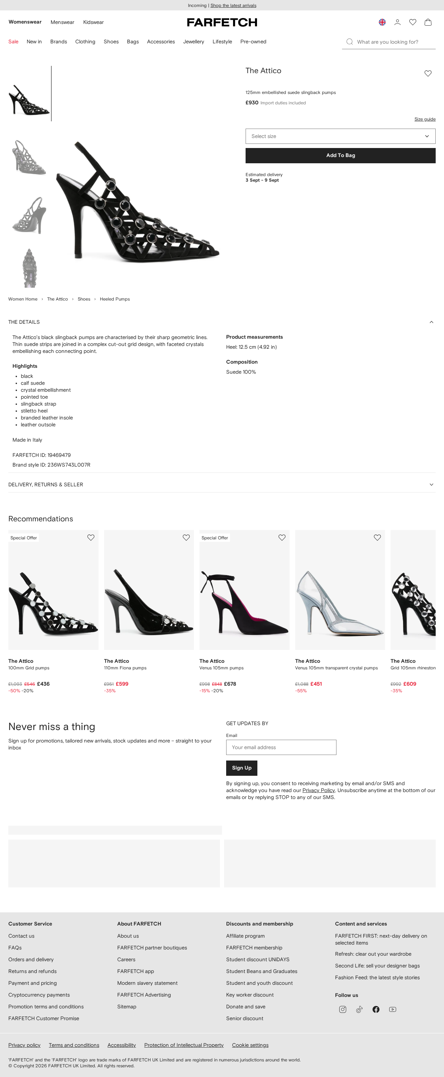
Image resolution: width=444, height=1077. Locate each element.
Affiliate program (245, 935)
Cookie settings (250, 1045)
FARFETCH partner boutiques (152, 947)
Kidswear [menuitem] (93, 22)
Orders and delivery (31, 959)
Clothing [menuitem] (85, 41)
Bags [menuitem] (133, 41)
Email (231, 735)
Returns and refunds (32, 971)
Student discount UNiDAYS (258, 959)
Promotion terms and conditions (46, 1006)
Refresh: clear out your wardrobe (373, 953)
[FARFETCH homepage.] (222, 22)
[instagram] (342, 1009)
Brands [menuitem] (58, 41)
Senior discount (244, 1018)
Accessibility (122, 1045)
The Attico (57, 299)
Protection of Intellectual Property (184, 1045)
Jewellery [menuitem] (193, 41)
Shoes (84, 299)
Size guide (425, 119)
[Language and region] (382, 22)
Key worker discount (250, 994)
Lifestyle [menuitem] (222, 41)
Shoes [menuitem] (111, 41)
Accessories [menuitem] (161, 41)
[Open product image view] (137, 177)
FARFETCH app (135, 971)
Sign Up (241, 768)
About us (128, 935)
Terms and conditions (74, 1045)
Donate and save (245, 1006)
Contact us (21, 935)
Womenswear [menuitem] (25, 22)
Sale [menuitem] (13, 41)
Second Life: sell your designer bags (377, 965)
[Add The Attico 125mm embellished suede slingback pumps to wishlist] (428, 73)
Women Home (22, 299)
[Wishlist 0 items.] (412, 22)
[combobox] (341, 136)
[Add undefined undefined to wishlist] (91, 537)
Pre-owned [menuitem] (253, 41)
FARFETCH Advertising (144, 994)
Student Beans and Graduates (261, 971)
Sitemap (126, 1006)
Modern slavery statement (147, 982)
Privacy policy (24, 1045)
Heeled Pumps (115, 299)
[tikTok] (359, 1009)
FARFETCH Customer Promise (43, 1018)
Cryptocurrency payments (39, 994)
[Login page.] (397, 22)
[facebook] (376, 1009)
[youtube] (392, 1009)
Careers (126, 959)
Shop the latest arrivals (233, 5)
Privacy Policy (318, 790)
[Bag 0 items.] (428, 22)
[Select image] (29, 93)
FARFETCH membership (254, 947)
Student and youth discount (259, 982)
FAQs (15, 947)
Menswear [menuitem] (62, 22)
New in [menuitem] (34, 41)
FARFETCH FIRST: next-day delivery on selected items (381, 939)
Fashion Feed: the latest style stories (377, 977)
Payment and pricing (32, 982)
